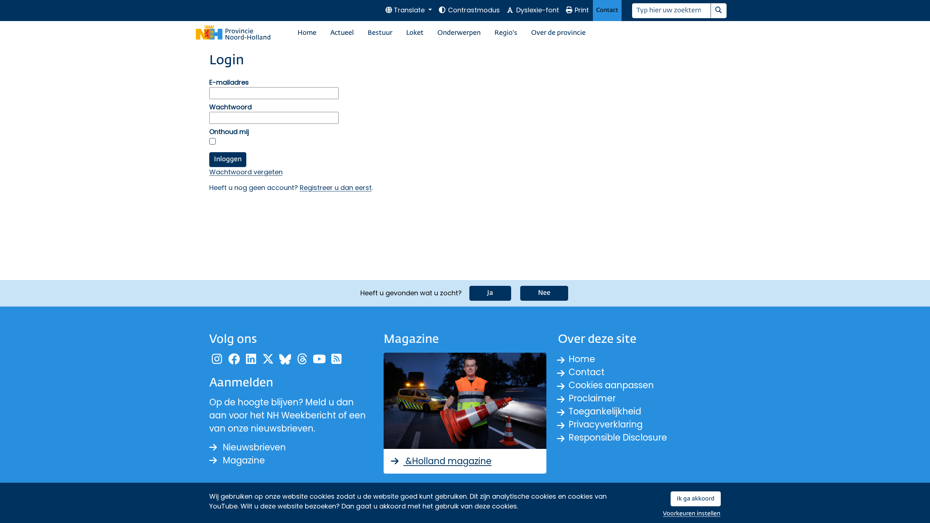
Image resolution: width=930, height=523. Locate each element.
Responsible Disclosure (618, 437)
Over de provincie (558, 33)
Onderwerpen (459, 33)
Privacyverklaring (606, 424)
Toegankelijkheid (605, 411)
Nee (544, 293)
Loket (415, 33)
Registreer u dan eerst (336, 187)
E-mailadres (229, 82)
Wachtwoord (230, 107)
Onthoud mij (229, 131)
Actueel (342, 33)
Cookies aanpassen (611, 385)
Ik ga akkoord (696, 499)
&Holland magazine (447, 461)
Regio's (505, 33)
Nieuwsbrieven (254, 447)
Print (582, 10)
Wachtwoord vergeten (246, 172)
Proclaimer (592, 398)
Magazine (244, 460)
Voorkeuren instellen (691, 513)
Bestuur (380, 33)
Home (307, 33)
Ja (490, 293)
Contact (607, 10)
